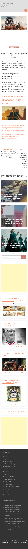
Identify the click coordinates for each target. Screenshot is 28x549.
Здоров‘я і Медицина (10, 466)
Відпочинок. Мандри (10, 464)
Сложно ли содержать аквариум (13, 505)
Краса (6, 471)
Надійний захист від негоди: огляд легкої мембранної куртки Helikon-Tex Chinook (14, 527)
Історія (6, 469)
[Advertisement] (14, 278)
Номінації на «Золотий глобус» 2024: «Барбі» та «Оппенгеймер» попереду (13, 221)
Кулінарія (7, 474)
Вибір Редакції (9, 461)
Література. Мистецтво (11, 479)
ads (5, 456)
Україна (7, 497)
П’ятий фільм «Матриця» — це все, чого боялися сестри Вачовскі (13, 245)
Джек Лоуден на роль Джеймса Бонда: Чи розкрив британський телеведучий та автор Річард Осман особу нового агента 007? (15, 520)
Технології (7, 494)
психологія (8, 489)
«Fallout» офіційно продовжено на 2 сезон (13, 100)
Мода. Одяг (8, 481)
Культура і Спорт (9, 476)
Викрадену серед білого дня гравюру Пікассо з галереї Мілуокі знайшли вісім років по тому (14, 509)
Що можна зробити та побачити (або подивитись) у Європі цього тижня (13, 196)
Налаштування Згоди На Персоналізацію (14, 411)
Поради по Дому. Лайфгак (12, 486)
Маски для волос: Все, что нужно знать (13, 134)
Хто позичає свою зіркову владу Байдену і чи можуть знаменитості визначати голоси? (13, 127)
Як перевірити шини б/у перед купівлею (13, 514)
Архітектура (8, 458)
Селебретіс (8, 491)
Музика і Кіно (14, 47)
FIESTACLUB (5, 2)
